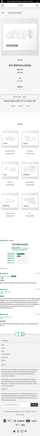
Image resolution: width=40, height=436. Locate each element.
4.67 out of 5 (24, 248)
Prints (3, 348)
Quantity (20, 87)
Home (2, 13)
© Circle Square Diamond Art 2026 (14, 411)
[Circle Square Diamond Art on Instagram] (22, 432)
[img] (4, 273)
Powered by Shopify (30, 411)
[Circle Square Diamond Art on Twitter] (14, 432)
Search (3, 360)
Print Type (20, 69)
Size (20, 78)
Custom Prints (5, 354)
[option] (20, 37)
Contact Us (4, 357)
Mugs (2, 351)
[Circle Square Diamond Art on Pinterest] (25, 432)
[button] (4, 240)
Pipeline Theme (20, 415)
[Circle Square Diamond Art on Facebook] (18, 432)
